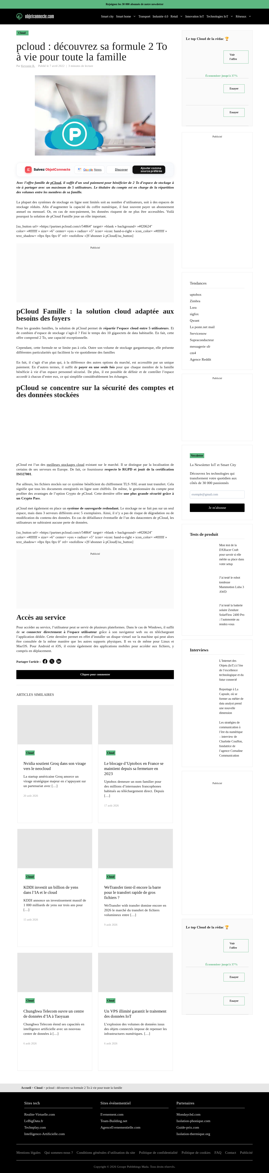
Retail (174, 16)
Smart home (123, 16)
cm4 (193, 353)
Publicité (246, 1153)
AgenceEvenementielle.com (120, 1127)
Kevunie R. (28, 65)
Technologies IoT (217, 16)
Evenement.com (111, 1114)
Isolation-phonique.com (193, 1121)
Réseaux (241, 16)
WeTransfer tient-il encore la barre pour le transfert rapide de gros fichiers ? (132, 892)
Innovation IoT (194, 16)
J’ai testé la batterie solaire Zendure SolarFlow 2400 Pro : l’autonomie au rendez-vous (231, 615)
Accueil (26, 1087)
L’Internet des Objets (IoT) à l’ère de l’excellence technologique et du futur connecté (231, 670)
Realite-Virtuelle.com (39, 1114)
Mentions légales (28, 1153)
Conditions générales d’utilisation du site (106, 1153)
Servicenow (198, 333)
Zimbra (195, 301)
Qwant (194, 320)
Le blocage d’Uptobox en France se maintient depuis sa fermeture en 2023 (133, 768)
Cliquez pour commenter (95, 674)
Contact (230, 1153)
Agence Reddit (200, 359)
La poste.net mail (202, 327)
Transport (144, 16)
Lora (193, 307)
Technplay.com (35, 1127)
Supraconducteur (202, 340)
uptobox (195, 294)
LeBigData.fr (33, 1121)
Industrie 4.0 (160, 16)
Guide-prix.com (187, 1127)
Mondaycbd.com (188, 1114)
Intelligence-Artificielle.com (44, 1134)
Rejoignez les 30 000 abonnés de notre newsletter (134, 4)
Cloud (22, 32)
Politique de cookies (196, 1153)
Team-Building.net (113, 1121)
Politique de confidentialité (158, 1153)
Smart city (107, 16)
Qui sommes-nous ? (59, 1153)
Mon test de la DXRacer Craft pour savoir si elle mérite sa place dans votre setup (231, 554)
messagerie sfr (200, 346)
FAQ (217, 1153)
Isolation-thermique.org (193, 1134)
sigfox (194, 314)
